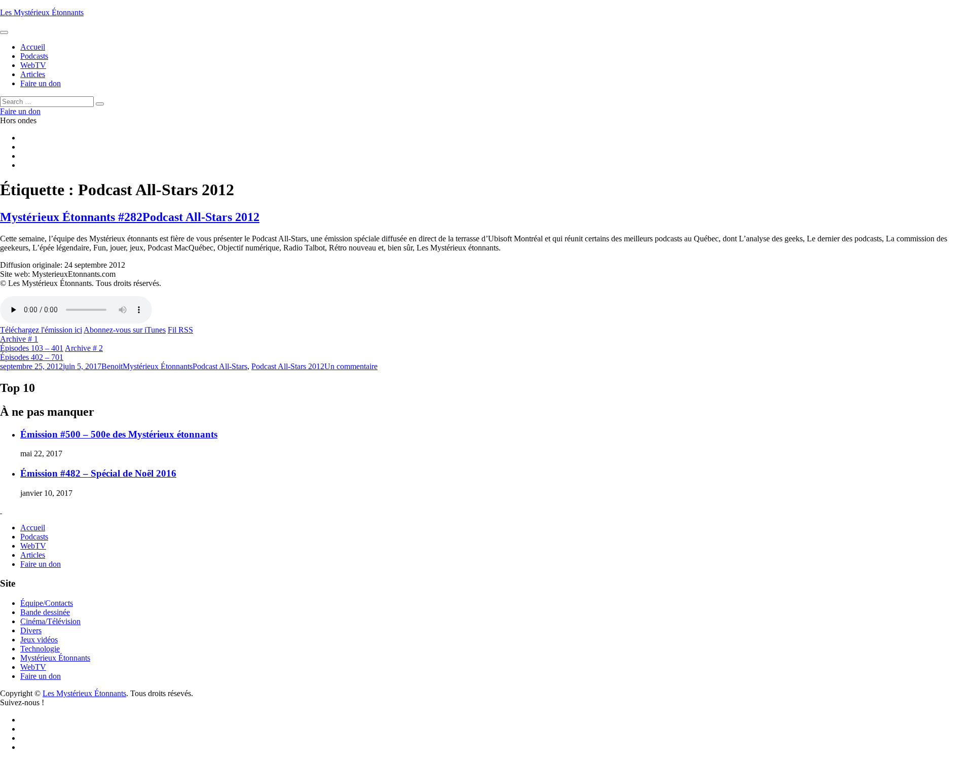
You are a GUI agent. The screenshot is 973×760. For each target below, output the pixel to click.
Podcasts (34, 536)
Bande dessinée (45, 612)
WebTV (33, 545)
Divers (31, 630)
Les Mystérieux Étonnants (42, 12)
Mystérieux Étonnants (158, 366)
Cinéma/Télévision (50, 621)
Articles (32, 555)
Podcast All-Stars (220, 366)
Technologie (40, 648)
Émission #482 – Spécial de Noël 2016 (98, 473)
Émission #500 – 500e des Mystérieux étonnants (118, 434)
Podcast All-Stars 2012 (287, 366)
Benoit (112, 366)
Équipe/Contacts (46, 603)
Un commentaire (351, 366)
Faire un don (40, 564)
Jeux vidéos (39, 639)
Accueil (32, 527)
